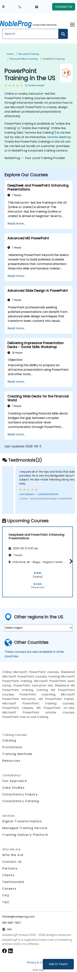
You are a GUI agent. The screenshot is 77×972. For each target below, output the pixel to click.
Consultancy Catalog (20, 801)
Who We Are (13, 855)
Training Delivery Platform (25, 835)
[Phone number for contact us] (20, 6)
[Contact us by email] (36, 6)
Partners (10, 868)
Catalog (9, 740)
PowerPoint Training (54, 58)
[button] (70, 561)
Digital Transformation (22, 821)
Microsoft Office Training (24, 58)
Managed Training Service (24, 828)
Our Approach (14, 781)
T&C (6, 902)
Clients (8, 875)
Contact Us (63, 6)
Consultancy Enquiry (20, 794)
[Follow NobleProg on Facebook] (4, 950)
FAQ (5, 895)
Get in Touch (58, 964)
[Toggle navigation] (72, 24)
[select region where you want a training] (3, 6)
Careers (9, 888)
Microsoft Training (28, 54)
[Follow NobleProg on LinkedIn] (10, 950)
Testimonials (13, 882)
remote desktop (59, 137)
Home (10, 54)
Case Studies (13, 787)
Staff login (38, 969)
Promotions (12, 747)
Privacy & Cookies (38, 962)
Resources (11, 761)
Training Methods (17, 754)
